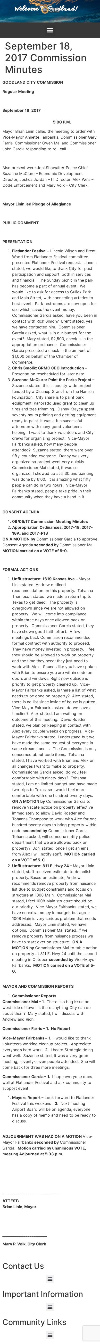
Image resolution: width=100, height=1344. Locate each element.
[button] (50, 30)
